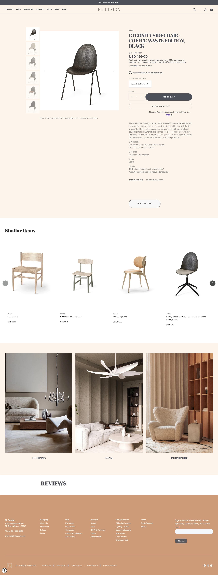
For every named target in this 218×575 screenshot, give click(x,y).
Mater (10, 313)
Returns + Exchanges (73, 533)
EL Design (28, 565)
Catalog (43, 530)
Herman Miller (96, 537)
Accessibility (70, 537)
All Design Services (123, 523)
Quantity (132, 91)
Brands (93, 523)
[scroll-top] (212, 562)
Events (93, 533)
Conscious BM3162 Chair (70, 317)
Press (42, 533)
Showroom (44, 526)
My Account (70, 526)
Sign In (143, 526)
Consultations (121, 537)
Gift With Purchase (98, 530)
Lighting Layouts (122, 526)
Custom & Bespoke (123, 530)
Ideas (93, 526)
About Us (44, 523)
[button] (194, 9)
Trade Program (147, 523)
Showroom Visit (122, 540)
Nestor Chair (13, 317)
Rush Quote (120, 533)
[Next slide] (113, 70)
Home (42, 118)
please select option (137, 78)
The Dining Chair (120, 317)
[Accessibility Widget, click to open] (4, 570)
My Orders (69, 523)
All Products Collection (54, 118)
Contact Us (69, 530)
